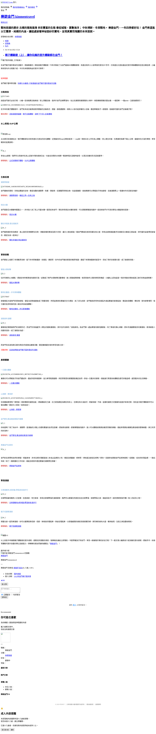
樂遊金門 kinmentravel (18, 16)
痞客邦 (16, 568)
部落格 (7, 43)
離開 (12, 730)
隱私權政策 (89, 704)
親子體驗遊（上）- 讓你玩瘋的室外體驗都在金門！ (34, 55)
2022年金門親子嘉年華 (22, 576)
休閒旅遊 (18, 37)
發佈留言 (4, 597)
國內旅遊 (17, 574)
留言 (20, 568)
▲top (3, 580)
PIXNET (62, 704)
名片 (6, 46)
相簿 (6, 41)
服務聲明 (98, 704)
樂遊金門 (4, 556)
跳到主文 (4, 22)
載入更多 (4, 584)
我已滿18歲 (5, 730)
